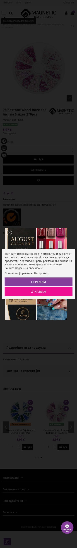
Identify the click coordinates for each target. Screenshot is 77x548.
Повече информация (18, 273)
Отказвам (38, 292)
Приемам (38, 282)
